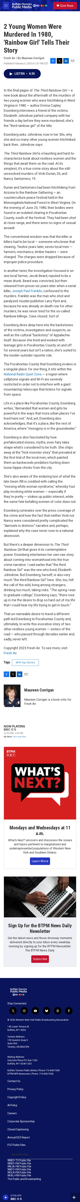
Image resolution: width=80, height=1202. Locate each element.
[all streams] (75, 1197)
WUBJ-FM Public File (19, 1175)
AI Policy (12, 1105)
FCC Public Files (16, 1145)
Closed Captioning (18, 1129)
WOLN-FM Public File (19, 1172)
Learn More (40, 861)
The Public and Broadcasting (24, 1179)
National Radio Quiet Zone (23, 374)
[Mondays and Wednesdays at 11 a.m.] (40, 783)
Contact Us (13, 1081)
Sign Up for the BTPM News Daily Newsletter (40, 928)
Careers (12, 1113)
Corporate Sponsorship (21, 1121)
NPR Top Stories (25, 662)
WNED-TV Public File (19, 1160)
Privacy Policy (15, 1089)
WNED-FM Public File (19, 1163)
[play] (5, 1197)
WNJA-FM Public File (19, 1166)
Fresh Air (10, 653)
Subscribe (40, 959)
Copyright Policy (16, 1097)
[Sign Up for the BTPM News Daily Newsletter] (40, 897)
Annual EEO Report (18, 1137)
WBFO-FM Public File (19, 1169)
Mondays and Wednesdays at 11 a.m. (39, 830)
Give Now (66, 5)
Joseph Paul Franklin (27, 291)
